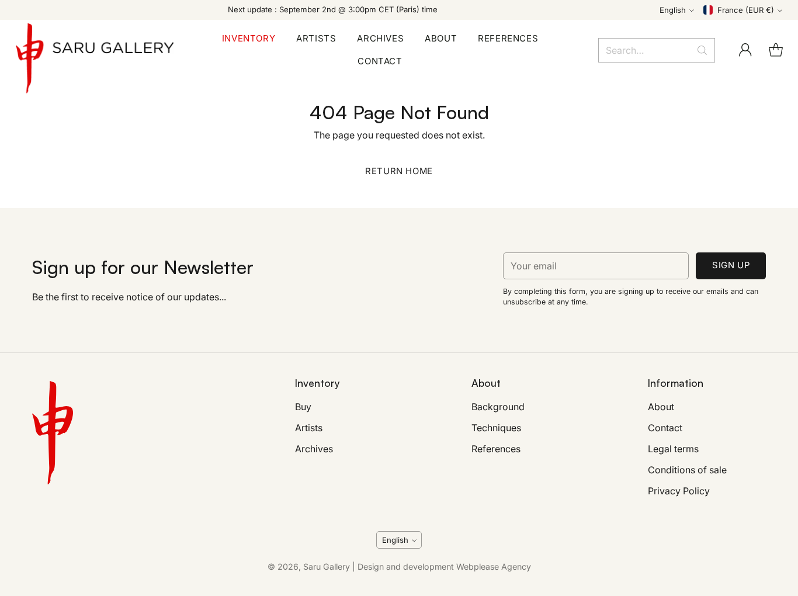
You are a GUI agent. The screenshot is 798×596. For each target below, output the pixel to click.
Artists (308, 428)
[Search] (702, 50)
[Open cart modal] (776, 50)
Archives (314, 449)
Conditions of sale (687, 470)
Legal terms (673, 449)
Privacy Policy (679, 491)
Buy (303, 407)
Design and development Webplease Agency (444, 566)
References (496, 449)
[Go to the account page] (745, 50)
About (661, 407)
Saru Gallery (326, 566)
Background (498, 407)
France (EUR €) (745, 10)
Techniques (496, 428)
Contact (665, 428)
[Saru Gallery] (95, 50)
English (673, 10)
